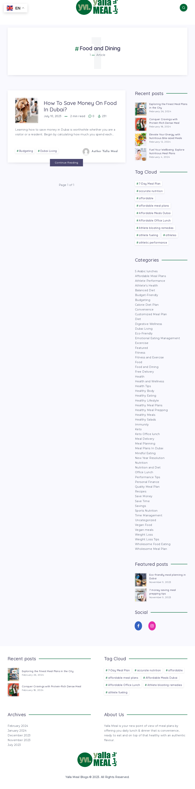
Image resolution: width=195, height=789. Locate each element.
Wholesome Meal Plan (151, 549)
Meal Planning (145, 443)
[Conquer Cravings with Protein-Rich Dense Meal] (140, 124)
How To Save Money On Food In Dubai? (80, 106)
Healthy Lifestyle (147, 400)
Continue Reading (66, 162)
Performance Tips (147, 477)
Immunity (142, 424)
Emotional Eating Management (157, 338)
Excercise (142, 343)
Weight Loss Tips (147, 539)
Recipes (140, 491)
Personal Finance (147, 482)
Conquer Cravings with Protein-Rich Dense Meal (164, 121)
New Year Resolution (150, 458)
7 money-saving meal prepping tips (162, 591)
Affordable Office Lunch (155, 220)
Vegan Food (143, 525)
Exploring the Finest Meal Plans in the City (168, 105)
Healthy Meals (145, 415)
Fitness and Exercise (149, 357)
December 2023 (19, 735)
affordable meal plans (154, 205)
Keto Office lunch (147, 434)
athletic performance (153, 242)
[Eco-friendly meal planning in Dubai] (140, 579)
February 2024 (18, 726)
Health (140, 376)
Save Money (144, 496)
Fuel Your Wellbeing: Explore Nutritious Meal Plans (166, 151)
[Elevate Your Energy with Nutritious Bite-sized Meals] (140, 139)
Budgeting (26, 151)
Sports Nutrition (146, 510)
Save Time (142, 501)
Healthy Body (144, 391)
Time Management (148, 515)
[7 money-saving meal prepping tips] (140, 594)
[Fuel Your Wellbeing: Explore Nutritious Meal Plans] (140, 154)
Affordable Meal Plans (150, 276)
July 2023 (14, 745)
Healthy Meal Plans (148, 405)
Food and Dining (147, 367)
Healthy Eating (145, 395)
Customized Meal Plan (151, 314)
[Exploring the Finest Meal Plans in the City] (140, 108)
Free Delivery (144, 371)
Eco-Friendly (144, 333)
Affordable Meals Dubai (155, 213)
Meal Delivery (144, 439)
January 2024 (17, 730)
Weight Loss (144, 534)
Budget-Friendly (146, 295)
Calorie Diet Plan (147, 304)
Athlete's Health (146, 285)
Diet (138, 319)
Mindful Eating (145, 453)
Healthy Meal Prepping (151, 410)
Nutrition (141, 462)
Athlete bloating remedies (156, 228)
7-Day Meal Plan (150, 183)
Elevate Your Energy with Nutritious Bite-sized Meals (165, 136)
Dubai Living (48, 151)
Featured (141, 348)
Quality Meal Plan (147, 486)
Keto (138, 429)
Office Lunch (144, 472)
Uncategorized (145, 520)
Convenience (144, 309)
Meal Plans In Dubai (149, 448)
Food (138, 362)
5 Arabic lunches (146, 271)
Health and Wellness (149, 381)
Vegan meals (144, 530)
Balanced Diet (145, 290)
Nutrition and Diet (148, 467)
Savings (140, 506)
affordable (146, 198)
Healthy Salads (145, 419)
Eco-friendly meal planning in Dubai (167, 576)
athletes (170, 235)
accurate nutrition (151, 191)
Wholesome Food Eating (153, 544)
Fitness (140, 352)
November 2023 (19, 740)
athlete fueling (148, 235)
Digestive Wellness (148, 324)
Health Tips (143, 386)
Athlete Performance (150, 281)
